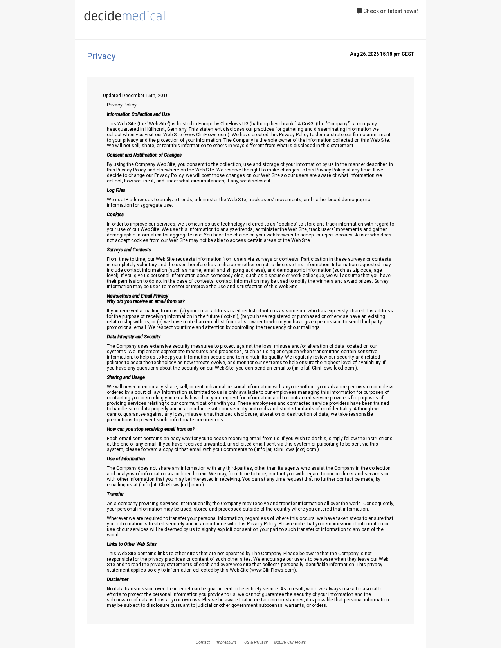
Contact (203, 642)
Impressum (226, 642)
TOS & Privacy (255, 642)
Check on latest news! (390, 11)
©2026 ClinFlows (290, 642)
